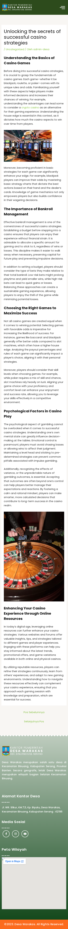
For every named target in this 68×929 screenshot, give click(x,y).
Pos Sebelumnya (34, 712)
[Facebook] (6, 833)
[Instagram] (15, 833)
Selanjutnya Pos (34, 721)
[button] (62, 7)
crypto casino (30, 107)
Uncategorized (15, 49)
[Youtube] (24, 833)
